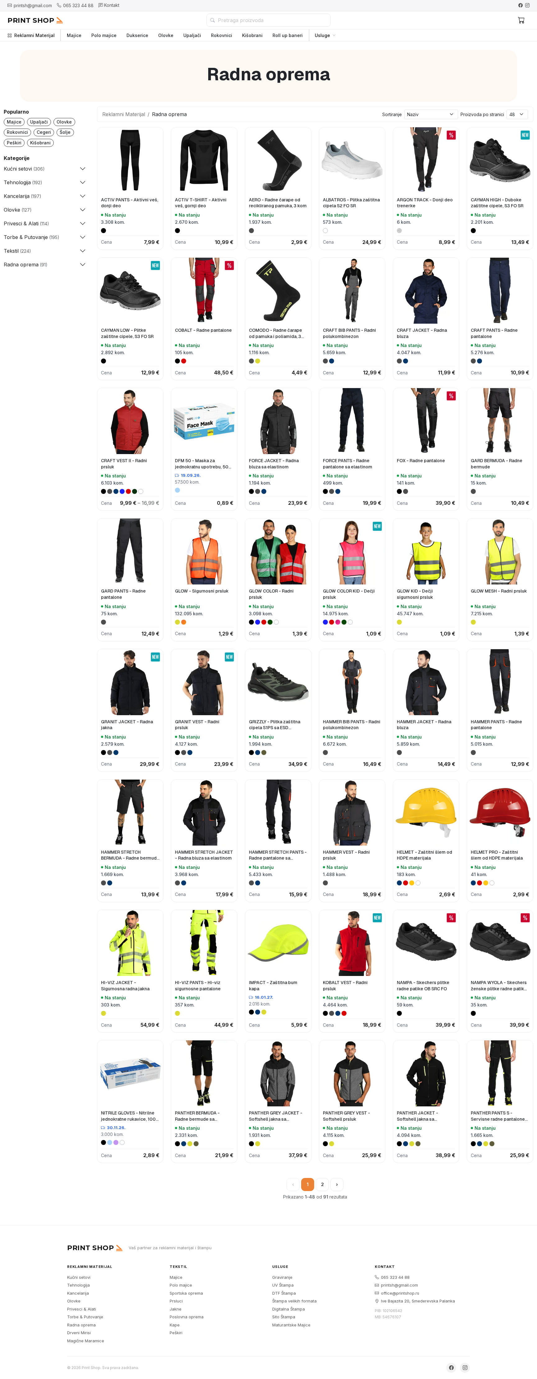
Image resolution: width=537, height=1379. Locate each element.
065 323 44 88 (395, 1277)
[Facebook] (520, 5)
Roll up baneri (288, 35)
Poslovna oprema (187, 1316)
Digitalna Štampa (288, 1308)
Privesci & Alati (81, 1308)
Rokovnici (221, 35)
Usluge (322, 35)
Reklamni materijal (89, 1266)
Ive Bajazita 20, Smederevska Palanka (418, 1300)
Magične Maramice (85, 1340)
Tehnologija (78, 1285)
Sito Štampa (283, 1316)
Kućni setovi (78, 1277)
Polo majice (104, 35)
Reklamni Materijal (34, 35)
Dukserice (137, 35)
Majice (74, 35)
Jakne (175, 1308)
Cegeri (44, 132)
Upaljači (192, 35)
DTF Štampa (284, 1293)
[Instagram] (527, 5)
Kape (175, 1324)
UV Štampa (283, 1285)
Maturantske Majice (291, 1324)
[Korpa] (521, 20)
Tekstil (178, 1266)
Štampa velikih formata (294, 1300)
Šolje (65, 132)
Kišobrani (252, 35)
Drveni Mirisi (79, 1332)
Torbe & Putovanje (85, 1316)
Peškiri (14, 142)
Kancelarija (78, 1293)
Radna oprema (81, 1324)
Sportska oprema (186, 1293)
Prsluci (176, 1300)
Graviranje (282, 1277)
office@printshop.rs (400, 1293)
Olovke (165, 35)
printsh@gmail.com (399, 1285)
